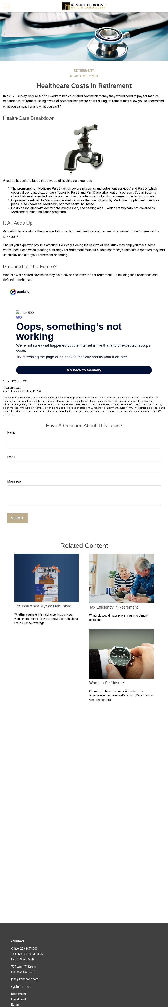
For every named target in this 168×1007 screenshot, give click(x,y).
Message (14, 481)
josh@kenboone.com (25, 979)
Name (11, 432)
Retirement (18, 993)
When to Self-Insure (106, 683)
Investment (18, 999)
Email (11, 457)
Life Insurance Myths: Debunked (43, 606)
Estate (15, 1004)
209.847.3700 (29, 948)
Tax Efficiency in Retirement (113, 607)
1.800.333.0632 (34, 954)
